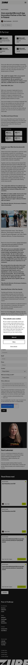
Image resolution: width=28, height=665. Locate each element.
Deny (14, 342)
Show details (13, 346)
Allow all (14, 337)
